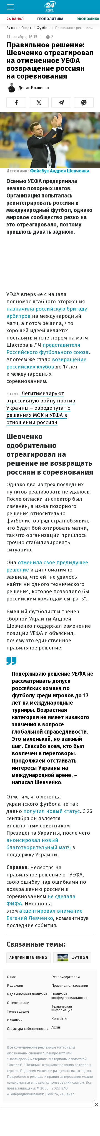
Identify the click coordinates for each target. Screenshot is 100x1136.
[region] (50, 1122)
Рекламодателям (65, 977)
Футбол (43, 28)
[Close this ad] (96, 1104)
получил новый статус (51, 811)
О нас (11, 977)
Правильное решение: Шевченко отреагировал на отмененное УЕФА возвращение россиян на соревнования (74, 28)
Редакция (15, 985)
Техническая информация (61, 1008)
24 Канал (15, 19)
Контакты (59, 1019)
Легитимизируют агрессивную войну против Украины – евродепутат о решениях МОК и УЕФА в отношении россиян (40, 408)
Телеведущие (18, 1011)
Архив (56, 1027)
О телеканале (18, 1003)
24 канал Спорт (19, 28)
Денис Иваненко (34, 87)
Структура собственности (28, 1029)
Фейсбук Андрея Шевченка (59, 171)
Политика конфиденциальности (69, 996)
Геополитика (50, 19)
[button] (16, 102)
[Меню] (10, 6)
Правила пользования (69, 985)
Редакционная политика (27, 994)
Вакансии (14, 1020)
